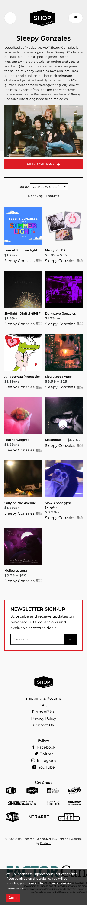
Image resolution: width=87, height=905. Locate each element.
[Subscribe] (70, 639)
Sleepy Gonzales (19, 261)
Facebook (45, 747)
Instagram (46, 760)
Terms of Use (43, 712)
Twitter (46, 754)
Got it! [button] (13, 897)
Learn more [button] (15, 888)
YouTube (46, 767)
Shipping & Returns (43, 698)
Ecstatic (45, 843)
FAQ (43, 705)
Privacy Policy (43, 718)
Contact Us (43, 725)
